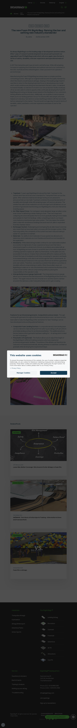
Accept (53, 373)
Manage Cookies (23, 373)
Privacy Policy (16, 368)
